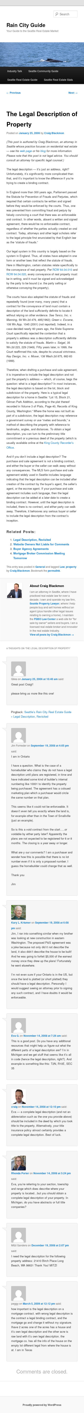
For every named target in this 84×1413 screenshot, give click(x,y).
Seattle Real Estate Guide (22, 79)
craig (14, 1107)
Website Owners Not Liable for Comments (41, 544)
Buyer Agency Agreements (31, 549)
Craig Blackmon (54, 133)
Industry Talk (14, 71)
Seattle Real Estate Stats (58, 79)
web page (26, 151)
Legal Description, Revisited (32, 540)
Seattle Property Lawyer (44, 603)
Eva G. (15, 1036)
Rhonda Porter (20, 1173)
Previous (13, 93)
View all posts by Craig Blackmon (52, 634)
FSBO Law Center (45, 619)
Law (62, 567)
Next (73, 93)
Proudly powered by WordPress (42, 1405)
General (40, 567)
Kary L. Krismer (21, 922)
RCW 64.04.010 (62, 269)
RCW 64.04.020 (16, 274)
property (71, 567)
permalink (54, 571)
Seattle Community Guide (43, 71)
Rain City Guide (25, 24)
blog (43, 151)
